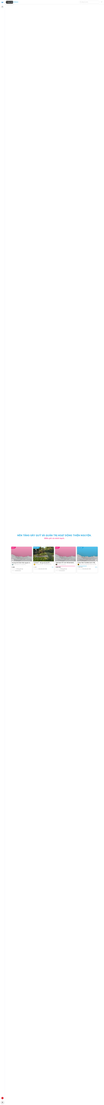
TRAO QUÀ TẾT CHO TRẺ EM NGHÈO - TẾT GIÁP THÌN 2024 (65, 562)
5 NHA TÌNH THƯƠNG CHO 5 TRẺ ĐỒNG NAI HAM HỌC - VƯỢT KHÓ (86, 562)
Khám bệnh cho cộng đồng (20, 564)
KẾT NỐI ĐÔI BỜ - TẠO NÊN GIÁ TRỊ (43, 564)
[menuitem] (2, 2)
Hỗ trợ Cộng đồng (62, 564)
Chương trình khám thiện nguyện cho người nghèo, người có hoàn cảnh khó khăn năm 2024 (21, 562)
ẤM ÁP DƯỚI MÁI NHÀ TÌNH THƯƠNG (88, 564)
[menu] (2, 550)
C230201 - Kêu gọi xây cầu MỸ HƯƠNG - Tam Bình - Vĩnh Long (42, 562)
